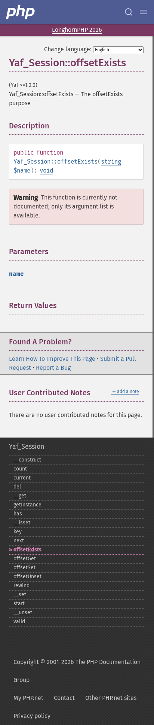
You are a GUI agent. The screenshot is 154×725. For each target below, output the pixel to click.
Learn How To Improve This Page (52, 358)
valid (19, 621)
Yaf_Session (26, 446)
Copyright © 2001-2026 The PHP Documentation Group (77, 670)
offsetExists (27, 549)
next (18, 540)
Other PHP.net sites (110, 697)
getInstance (27, 505)
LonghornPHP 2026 (77, 29)
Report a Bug (53, 367)
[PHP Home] (21, 12)
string (111, 161)
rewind (21, 585)
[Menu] (143, 11)
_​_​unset (22, 612)
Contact (64, 697)
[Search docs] (128, 11)
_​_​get (19, 496)
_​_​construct (27, 460)
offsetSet (24, 567)
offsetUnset (27, 576)
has (17, 514)
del (17, 487)
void (46, 170)
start (19, 603)
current (22, 478)
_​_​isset (21, 523)
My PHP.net (28, 697)
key (17, 531)
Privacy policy (31, 715)
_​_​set (19, 594)
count (20, 469)
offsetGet (24, 558)
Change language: (68, 49)
